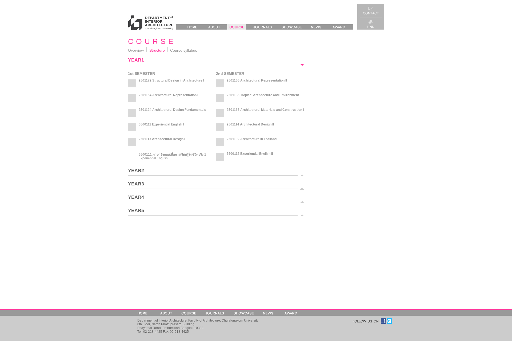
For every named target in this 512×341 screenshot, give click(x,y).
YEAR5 (136, 211)
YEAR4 (136, 198)
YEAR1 (136, 61)
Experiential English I (154, 158)
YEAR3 (136, 184)
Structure (157, 50)
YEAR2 (136, 171)
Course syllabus (183, 50)
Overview (136, 50)
